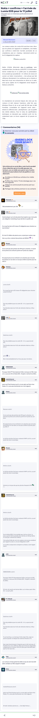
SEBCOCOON (9, 367)
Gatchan (8, 266)
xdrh (7, 554)
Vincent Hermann (9, 40)
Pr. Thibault (9, 598)
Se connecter (9, 133)
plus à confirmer (26, 67)
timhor (8, 391)
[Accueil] (4, 3)
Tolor (7, 656)
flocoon (8, 243)
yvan (7, 212)
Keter (7, 669)
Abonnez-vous (20, 193)
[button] (36, 2)
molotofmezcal (10, 379)
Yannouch (8, 199)
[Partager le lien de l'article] (4, 715)
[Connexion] (32, 3)
